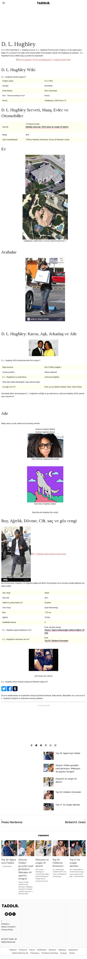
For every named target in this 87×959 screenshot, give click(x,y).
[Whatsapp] (50, 745)
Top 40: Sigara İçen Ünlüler (68, 753)
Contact (11, 927)
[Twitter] (41, 745)
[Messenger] (36, 745)
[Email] (55, 745)
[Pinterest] (46, 745)
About (3, 927)
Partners (5, 924)
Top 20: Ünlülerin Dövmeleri (68, 792)
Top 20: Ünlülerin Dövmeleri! (56, 641)
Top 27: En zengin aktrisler (68, 805)
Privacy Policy (7, 930)
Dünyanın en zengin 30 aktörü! (42, 862)
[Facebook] (31, 745)
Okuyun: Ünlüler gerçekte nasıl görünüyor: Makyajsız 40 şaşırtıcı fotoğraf (68, 768)
